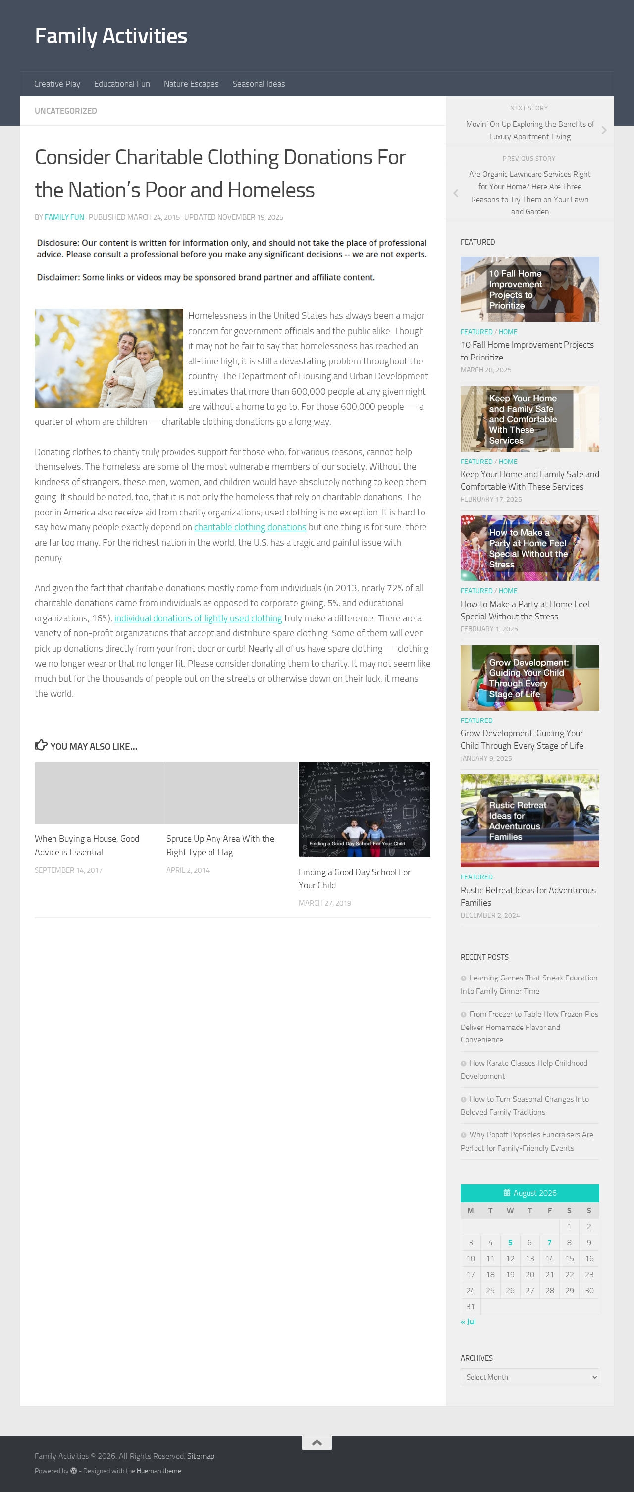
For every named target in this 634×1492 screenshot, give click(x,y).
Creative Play (57, 84)
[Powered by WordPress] (73, 1470)
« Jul (468, 1321)
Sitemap (200, 1456)
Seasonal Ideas (259, 84)
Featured (477, 332)
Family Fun (64, 217)
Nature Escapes (191, 84)
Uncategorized (66, 111)
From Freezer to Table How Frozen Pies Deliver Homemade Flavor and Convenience (529, 1026)
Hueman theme (159, 1471)
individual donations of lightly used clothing (198, 618)
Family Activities (111, 35)
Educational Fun (122, 84)
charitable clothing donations (250, 527)
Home (508, 332)
